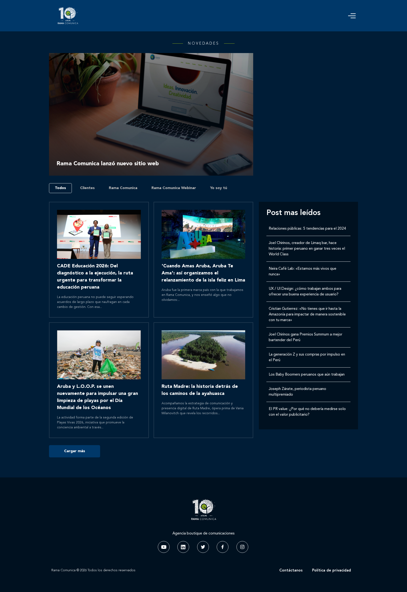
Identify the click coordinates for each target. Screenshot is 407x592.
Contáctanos (291, 570)
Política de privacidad (331, 570)
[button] (352, 16)
